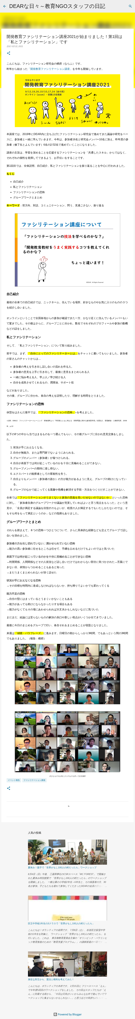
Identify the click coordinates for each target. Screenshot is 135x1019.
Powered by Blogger (69, 1014)
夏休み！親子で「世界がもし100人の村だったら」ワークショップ (62, 867)
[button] (9, 53)
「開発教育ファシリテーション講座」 (50, 69)
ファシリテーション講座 (34, 780)
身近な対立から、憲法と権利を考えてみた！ (51, 979)
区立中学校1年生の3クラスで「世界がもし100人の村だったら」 (61, 923)
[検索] (110, 6)
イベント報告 (14, 780)
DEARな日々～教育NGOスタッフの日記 (57, 6)
